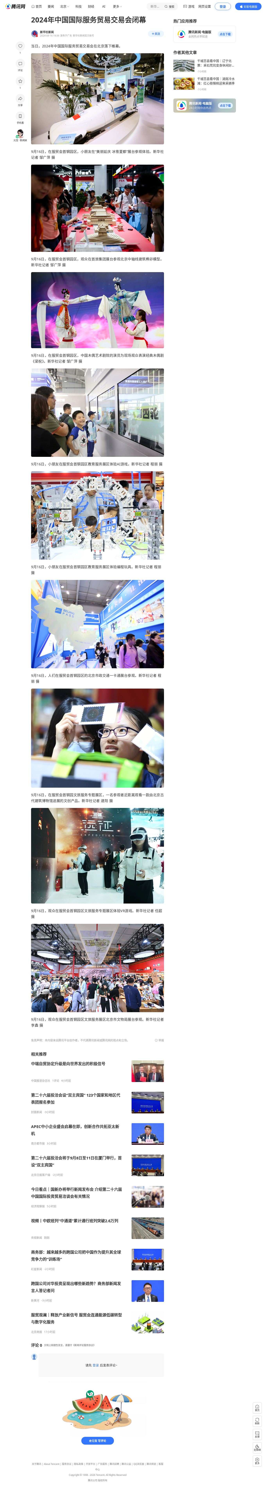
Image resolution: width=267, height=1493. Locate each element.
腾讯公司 (92, 1480)
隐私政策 (78, 1464)
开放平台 (90, 1464)
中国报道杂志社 (40, 1080)
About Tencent (51, 1464)
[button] (225, 34)
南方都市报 (38, 1143)
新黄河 (35, 1300)
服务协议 (66, 1464)
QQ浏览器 (139, 1464)
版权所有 (102, 1480)
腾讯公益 (126, 1464)
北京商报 (36, 1332)
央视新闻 (36, 1237)
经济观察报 (38, 1206)
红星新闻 (36, 1269)
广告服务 (102, 1464)
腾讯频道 (151, 1464)
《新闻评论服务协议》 (84, 1345)
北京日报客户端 (40, 1174)
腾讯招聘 (114, 1464)
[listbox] (97, 1192)
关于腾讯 (36, 1464)
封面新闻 (36, 1112)
